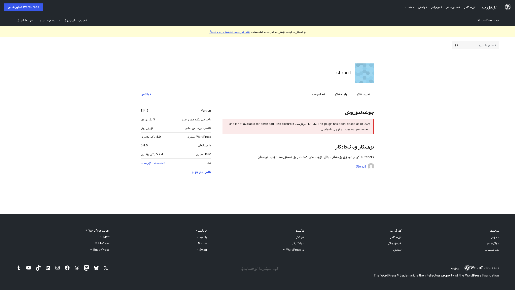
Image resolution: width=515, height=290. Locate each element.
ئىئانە (202, 243)
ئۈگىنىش (299, 230)
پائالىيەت (202, 237)
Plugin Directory (488, 20)
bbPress (102, 243)
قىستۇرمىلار (395, 243)
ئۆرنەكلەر (396, 237)
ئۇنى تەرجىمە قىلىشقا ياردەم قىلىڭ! (229, 31)
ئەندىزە (397, 249)
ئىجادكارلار (298, 243)
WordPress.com (97, 230)
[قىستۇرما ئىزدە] (456, 45)
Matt (104, 237)
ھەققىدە (494, 230)
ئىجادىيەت (318, 94)
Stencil (361, 166)
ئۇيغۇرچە (455, 268)
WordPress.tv (293, 249)
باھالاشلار (340, 94)
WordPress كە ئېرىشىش (23, 7)
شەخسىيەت (492, 249)
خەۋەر (495, 237)
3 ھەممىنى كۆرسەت (153, 163)
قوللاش (146, 94)
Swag (201, 249)
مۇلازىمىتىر (492, 243)
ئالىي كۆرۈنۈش (201, 172)
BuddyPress (99, 249)
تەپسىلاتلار (363, 94)
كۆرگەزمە (396, 230)
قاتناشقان (201, 230)
